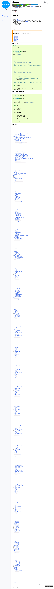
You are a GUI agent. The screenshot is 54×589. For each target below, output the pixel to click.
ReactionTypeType (17, 226)
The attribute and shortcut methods (21, 154)
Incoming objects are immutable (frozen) (21, 150)
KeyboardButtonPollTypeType (19, 217)
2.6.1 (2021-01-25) (16, 534)
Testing (15, 259)
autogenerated (27, 21)
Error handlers (16, 163)
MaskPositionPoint (17, 218)
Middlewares (16, 268)
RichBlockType (17, 228)
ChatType (16, 206)
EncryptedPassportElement (19, 210)
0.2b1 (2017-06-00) (17, 565)
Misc (15, 333)
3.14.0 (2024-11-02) (17, 396)
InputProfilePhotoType (18, 214)
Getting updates (17, 188)
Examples (16, 272)
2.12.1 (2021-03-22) (17, 523)
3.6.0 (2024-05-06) (17, 427)
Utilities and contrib (17, 170)
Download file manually (18, 238)
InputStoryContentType (18, 216)
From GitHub (16, 129)
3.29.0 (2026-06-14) (17, 339)
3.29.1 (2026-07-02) (17, 337)
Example (16, 245)
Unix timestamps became (20, 152)
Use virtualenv (17, 569)
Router (15, 247)
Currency (16, 208)
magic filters (19, 25)
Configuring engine (17, 304)
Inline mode (16, 199)
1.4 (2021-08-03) (16, 545)
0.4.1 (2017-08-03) (16, 559)
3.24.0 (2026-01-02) (17, 358)
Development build (17, 128)
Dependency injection (17, 255)
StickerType (16, 231)
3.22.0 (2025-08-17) (17, 365)
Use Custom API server (18, 178)
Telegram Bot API (33, 6)
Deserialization (17, 328)
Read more (16, 267)
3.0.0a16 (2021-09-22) (17, 508)
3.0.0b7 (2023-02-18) (17, 473)
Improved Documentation (18, 332)
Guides (15, 580)
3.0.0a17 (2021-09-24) (17, 506)
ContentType (17, 207)
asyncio (17, 7)
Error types (16, 277)
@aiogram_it (15, 40)
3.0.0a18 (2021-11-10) (17, 502)
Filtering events (16, 139)
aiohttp (21, 7)
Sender (16, 307)
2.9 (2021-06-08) (16, 531)
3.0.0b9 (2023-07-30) (17, 462)
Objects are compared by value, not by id (21, 153)
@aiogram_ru (16, 38)
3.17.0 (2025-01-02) (17, 388)
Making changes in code (18, 573)
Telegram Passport (17, 187)
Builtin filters (16, 261)
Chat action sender (17, 306)
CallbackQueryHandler (18, 288)
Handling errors (17, 275)
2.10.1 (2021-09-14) (17, 528)
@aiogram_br (16, 41)
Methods (15, 190)
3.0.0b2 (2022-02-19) (17, 495)
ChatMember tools (17, 159)
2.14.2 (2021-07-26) (17, 520)
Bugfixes (16, 331)
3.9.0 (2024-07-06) (17, 415)
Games (16, 189)
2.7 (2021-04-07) (16, 533)
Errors (15, 274)
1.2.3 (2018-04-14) (16, 550)
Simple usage (17, 253)
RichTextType (17, 229)
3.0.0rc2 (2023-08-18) (17, 454)
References (16, 325)
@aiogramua (15, 35)
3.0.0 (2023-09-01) (17, 452)
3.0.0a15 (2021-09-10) (17, 511)
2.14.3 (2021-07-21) (17, 519)
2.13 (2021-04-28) (16, 522)
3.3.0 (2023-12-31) (17, 440)
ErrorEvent (16, 276)
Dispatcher (15, 136)
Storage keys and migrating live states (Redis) (22, 168)
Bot (14, 132)
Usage (16, 310)
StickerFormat (17, 230)
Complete (16, 578)
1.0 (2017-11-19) (16, 558)
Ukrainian (17, 12)
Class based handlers (17, 286)
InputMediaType (17, 212)
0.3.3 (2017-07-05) (17, 562)
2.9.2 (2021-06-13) (17, 530)
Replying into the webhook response (20, 173)
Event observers (17, 249)
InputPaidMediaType (18, 213)
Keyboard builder (16, 298)
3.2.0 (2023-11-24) (17, 442)
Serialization (16, 327)
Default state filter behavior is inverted (20, 144)
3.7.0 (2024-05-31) (17, 422)
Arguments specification (18, 271)
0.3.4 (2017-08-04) (17, 561)
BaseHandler (17, 287)
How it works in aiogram (18, 256)
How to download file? (17, 237)
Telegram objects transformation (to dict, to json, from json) (24, 158)
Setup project (17, 571)
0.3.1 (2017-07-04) (16, 564)
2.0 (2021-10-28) (16, 544)
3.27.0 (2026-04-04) (17, 347)
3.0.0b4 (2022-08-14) (17, 487)
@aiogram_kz (16, 37)
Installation (3, 15)
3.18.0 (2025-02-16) (17, 383)
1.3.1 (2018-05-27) (16, 548)
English (17, 11)
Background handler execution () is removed (23, 137)
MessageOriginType (18, 221)
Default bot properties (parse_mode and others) (22, 133)
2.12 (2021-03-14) (16, 524)
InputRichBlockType (18, 215)
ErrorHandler (17, 290)
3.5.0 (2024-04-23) (17, 430)
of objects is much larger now (20, 157)
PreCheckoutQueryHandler (19, 294)
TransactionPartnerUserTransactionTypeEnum (21, 235)
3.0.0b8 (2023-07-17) (17, 467)
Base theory (16, 269)
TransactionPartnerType (18, 234)
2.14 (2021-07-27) (16, 521)
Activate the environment (18, 570)
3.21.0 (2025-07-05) (17, 369)
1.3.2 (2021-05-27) (16, 547)
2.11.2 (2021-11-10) (16, 525)
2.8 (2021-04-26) (16, 532)
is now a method (18, 134)
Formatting (15, 317)
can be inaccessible (21, 156)
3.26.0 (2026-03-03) (17, 351)
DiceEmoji (16, 209)
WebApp (15, 309)
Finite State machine (17, 167)
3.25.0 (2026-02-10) (17, 354)
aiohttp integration (17, 284)
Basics (16, 270)
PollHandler (16, 293)
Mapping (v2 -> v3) (18, 161)
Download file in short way (19, 239)
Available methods (17, 192)
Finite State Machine (17, 265)
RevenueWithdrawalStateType (19, 227)
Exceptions (15, 160)
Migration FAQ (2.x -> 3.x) (5, 16)
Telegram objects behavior (18, 149)
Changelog (3, 21)
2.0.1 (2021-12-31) (16, 543)
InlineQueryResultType (18, 211)
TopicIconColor (17, 233)
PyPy (17, 19)
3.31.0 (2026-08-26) (17, 330)
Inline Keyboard (17, 300)
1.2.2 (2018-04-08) (17, 551)
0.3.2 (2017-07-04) (17, 563)
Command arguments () (21, 142)
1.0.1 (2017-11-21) (16, 557)
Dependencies (16, 131)
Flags (15, 278)
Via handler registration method (19, 280)
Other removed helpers (19, 143)
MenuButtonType (17, 219)
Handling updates (17, 254)
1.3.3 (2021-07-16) (16, 546)
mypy (28, 18)
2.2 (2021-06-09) (16, 541)
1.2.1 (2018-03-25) (16, 552)
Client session (16, 177)
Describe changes (17, 577)
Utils (2, 20)
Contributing (15, 567)
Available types (17, 183)
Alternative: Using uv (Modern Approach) (21, 572)
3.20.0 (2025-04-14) (17, 374)
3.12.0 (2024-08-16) (17, 406)
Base (15, 179)
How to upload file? (17, 240)
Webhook (15, 172)
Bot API (14, 175)
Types (15, 182)
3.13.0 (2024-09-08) (17, 403)
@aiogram (15, 34)
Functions (16, 311)
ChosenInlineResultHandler (19, 289)
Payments (16, 196)
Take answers (16, 581)
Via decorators (17, 279)
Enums (15, 200)
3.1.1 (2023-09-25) (16, 447)
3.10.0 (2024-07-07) (17, 413)
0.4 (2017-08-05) (16, 560)
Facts (15, 273)
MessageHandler (17, 292)
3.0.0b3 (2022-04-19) (17, 491)
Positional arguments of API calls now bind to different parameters (25, 148)
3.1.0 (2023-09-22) (17, 449)
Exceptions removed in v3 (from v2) (20, 162)
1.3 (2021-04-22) (16, 549)
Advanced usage (17, 315)
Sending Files (16, 169)
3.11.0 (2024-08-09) (17, 409)
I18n (15, 171)
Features (16, 348)
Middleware (16, 308)
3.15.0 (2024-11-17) (17, 394)
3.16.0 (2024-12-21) (17, 390)
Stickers (16, 191)
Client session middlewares (19, 181)
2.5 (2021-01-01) (16, 538)
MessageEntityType (18, 220)
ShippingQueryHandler (18, 295)
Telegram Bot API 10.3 (19, 20)
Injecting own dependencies (19, 257)
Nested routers (17, 250)
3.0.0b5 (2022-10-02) (17, 481)
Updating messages (18, 193)
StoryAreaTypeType (18, 232)
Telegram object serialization (18, 326)
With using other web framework (20, 285)
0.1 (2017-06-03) (16, 566)
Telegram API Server (17, 174)
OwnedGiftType (17, 222)
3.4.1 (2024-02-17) (16, 435)
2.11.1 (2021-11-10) (16, 526)
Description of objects (18, 316)
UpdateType (16, 236)
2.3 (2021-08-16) (16, 540)
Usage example (17, 266)
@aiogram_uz (16, 36)
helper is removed (20, 138)
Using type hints (17, 258)
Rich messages (17, 194)
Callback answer (16, 313)
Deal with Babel (17, 305)
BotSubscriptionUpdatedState (19, 202)
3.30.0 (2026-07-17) (17, 334)
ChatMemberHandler (18, 296)
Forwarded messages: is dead (21, 155)
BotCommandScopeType (18, 201)
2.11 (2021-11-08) (16, 527)
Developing (15, 568)
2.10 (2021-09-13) (16, 529)
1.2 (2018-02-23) (16, 553)
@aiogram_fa (16, 39)
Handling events (15, 246)
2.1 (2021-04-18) (16, 542)
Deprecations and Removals (19, 345)
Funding (15, 582)
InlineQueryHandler (17, 291)
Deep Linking (16, 323)
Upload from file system (18, 241)
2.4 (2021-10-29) (16, 539)
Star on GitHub (16, 579)
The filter (18, 140)
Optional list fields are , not (20, 151)
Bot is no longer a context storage (20, 135)
